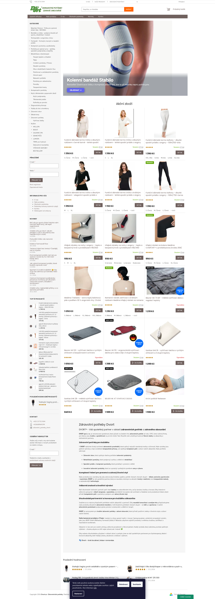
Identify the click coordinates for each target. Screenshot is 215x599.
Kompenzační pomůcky (39, 90)
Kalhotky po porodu (40, 102)
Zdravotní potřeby (37, 118)
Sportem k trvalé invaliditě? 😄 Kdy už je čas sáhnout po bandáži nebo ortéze (43, 271)
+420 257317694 (39, 421)
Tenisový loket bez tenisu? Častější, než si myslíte (44, 249)
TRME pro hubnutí (39, 142)
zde (95, 588)
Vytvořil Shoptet (179, 594)
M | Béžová (117, 315)
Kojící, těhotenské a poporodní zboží (43, 93)
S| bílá (157, 158)
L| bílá (170, 158)
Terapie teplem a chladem (42, 57)
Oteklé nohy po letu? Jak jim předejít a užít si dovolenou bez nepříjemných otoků (42, 232)
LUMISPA (36, 139)
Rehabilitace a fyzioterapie (40, 54)
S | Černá (67, 158)
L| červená (127, 263)
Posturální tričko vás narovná (41, 239)
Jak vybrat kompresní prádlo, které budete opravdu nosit (43, 264)
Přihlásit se (36, 180)
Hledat (129, 9)
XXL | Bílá (149, 158)
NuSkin (33, 124)
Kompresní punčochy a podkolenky (43, 46)
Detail (98, 152)
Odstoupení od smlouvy (42, 211)
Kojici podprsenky (39, 96)
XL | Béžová (86, 315)
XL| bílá (176, 158)
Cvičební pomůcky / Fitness (42, 63)
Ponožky (36, 84)
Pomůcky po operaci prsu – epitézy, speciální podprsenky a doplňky (43, 50)
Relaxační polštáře (39, 78)
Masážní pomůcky (39, 66)
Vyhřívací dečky (38, 121)
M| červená (117, 263)
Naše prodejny (100, 2)
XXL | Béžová (96, 315)
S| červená (108, 263)
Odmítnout (123, 584)
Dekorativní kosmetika (41, 145)
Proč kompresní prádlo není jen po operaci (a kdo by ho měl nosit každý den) (43, 257)
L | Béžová (76, 315)
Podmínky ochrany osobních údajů (46, 206)
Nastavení (78, 593)
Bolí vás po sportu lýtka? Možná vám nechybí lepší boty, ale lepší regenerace (44, 224)
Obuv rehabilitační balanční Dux (44, 69)
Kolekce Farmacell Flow (39, 244)
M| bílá (163, 158)
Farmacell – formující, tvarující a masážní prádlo (45, 42)
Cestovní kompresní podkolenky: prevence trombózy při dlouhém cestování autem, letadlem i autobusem (42, 280)
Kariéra (36, 209)
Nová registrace (35, 184)
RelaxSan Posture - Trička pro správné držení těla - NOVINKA (44, 29)
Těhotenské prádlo (39, 99)
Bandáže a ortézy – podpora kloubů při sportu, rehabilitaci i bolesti (44, 34)
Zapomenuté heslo (36, 187)
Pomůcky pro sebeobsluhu (42, 81)
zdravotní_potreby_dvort (41, 427)
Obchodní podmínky (117, 2)
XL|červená (136, 263)
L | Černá (84, 158)
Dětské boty (35, 115)
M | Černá (75, 158)
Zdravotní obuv (36, 111)
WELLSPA (36, 127)
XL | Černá (174, 263)
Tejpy (35, 60)
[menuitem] (36, 16)
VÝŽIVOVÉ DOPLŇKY (40, 148)
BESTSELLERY (38, 151)
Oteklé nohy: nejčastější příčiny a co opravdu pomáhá (44, 289)
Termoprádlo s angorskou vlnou (42, 38)
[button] (67, 58)
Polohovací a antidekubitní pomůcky (45, 72)
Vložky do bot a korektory (40, 108)
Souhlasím (137, 584)
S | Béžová (67, 315)
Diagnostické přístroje (38, 105)
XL (112, 158)
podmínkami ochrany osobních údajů (42, 460)
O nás (88, 2)
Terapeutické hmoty (40, 87)
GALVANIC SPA (38, 133)
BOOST (35, 130)
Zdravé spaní (37, 75)
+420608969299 (39, 424)
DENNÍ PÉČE (37, 136)
